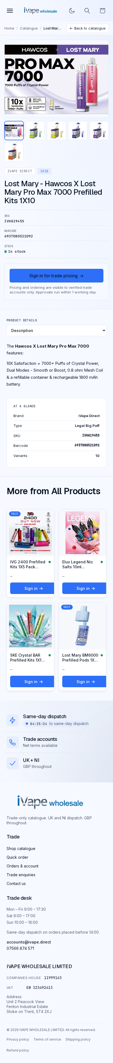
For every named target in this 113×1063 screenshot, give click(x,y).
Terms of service (47, 1039)
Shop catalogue (21, 848)
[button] (87, 11)
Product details (22, 320)
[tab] (14, 130)
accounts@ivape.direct (29, 942)
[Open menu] (9, 10)
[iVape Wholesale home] (41, 10)
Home (9, 28)
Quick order (17, 857)
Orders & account (22, 866)
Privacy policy (18, 1039)
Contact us (16, 883)
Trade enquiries (21, 874)
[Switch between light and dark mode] (72, 11)
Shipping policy (78, 1039)
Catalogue (29, 28)
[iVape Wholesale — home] (50, 802)
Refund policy (18, 1050)
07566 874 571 (20, 948)
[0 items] (103, 11)
